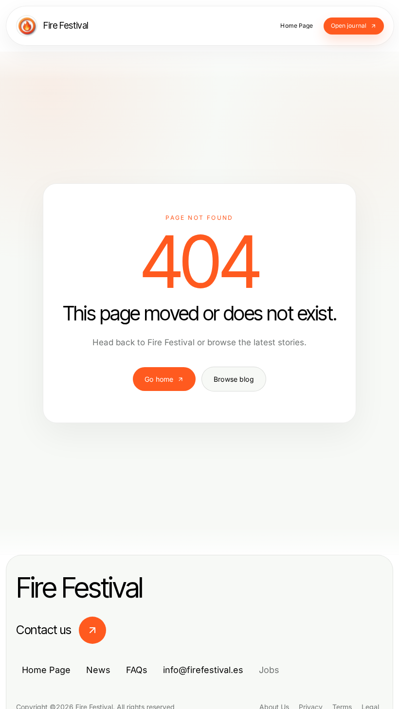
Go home (159, 379)
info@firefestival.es (203, 670)
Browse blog (234, 379)
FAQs (136, 670)
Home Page (46, 670)
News (98, 670)
